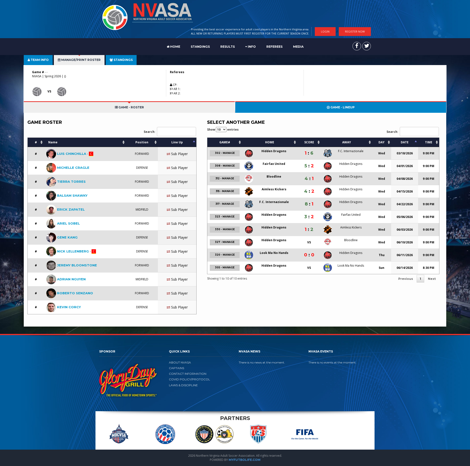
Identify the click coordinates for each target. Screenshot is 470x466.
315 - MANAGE (225, 191)
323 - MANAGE (225, 216)
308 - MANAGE (225, 165)
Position (141, 142)
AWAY (346, 142)
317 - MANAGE (224, 203)
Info (251, 46)
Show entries (223, 129)
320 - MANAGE (225, 254)
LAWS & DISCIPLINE (183, 385)
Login (325, 31)
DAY (381, 142)
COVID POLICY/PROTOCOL (189, 379)
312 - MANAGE (224, 178)
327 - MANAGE (225, 242)
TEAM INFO (39, 60)
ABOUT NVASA (180, 362)
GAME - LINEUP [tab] (342, 107)
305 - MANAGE (225, 267)
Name (53, 142)
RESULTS (227, 46)
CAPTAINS (176, 368)
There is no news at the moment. (262, 362)
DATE (405, 142)
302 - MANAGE (225, 153)
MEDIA (298, 46)
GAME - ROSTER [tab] (131, 107)
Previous (405, 279)
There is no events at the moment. (332, 362)
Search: (149, 131)
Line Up (177, 142)
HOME (269, 142)
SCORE (309, 142)
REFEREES (274, 46)
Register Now (355, 31)
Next (432, 279)
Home (174, 46)
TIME (428, 142)
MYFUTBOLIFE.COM (244, 460)
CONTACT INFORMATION (187, 373)
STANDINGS (200, 46)
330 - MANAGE (225, 229)
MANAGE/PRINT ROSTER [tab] (80, 60)
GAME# (224, 142)
